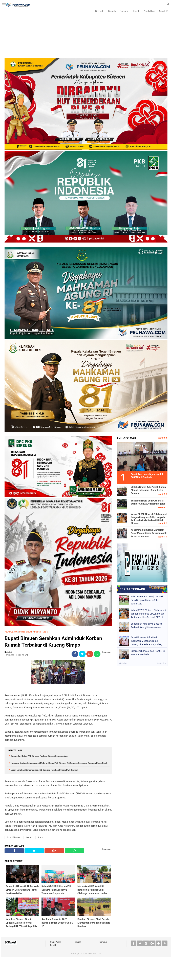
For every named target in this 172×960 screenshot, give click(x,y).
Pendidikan (149, 11)
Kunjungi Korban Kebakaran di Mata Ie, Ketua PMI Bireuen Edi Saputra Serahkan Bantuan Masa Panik (59, 763)
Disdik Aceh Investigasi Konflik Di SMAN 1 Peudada (148, 653)
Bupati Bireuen (25, 632)
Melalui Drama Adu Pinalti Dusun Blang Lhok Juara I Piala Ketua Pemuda (148, 490)
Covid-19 (163, 11)
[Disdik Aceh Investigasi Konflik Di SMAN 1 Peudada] (142, 456)
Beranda (99, 11)
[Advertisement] (86, 34)
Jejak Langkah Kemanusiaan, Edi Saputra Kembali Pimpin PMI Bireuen (44, 770)
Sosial (45, 632)
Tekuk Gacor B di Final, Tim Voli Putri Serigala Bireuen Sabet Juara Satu (147, 600)
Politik (136, 11)
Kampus (103, 942)
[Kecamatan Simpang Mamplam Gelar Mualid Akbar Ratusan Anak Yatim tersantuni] (122, 533)
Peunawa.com (11, 632)
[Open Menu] (4, 4)
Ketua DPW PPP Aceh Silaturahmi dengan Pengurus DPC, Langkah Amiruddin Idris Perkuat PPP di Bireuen (149, 519)
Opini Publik (55, 942)
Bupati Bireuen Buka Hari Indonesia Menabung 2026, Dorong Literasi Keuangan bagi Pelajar (147, 641)
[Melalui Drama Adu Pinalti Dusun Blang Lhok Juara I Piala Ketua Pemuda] (122, 490)
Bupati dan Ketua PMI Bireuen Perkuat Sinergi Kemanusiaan (39, 756)
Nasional (124, 11)
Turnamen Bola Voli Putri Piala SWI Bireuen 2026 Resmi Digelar (148, 502)
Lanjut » (161, 663)
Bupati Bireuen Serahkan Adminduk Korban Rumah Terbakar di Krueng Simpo (53, 641)
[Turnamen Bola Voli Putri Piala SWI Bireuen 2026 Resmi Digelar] (122, 504)
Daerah (112, 11)
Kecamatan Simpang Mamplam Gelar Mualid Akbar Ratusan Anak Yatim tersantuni (148, 533)
